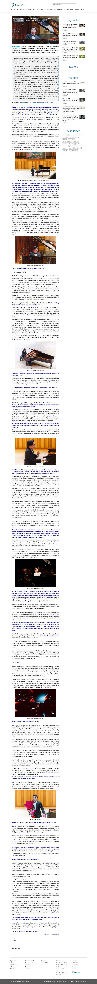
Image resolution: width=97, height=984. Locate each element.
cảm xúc (71, 150)
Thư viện (16, 9)
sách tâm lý (71, 139)
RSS (44, 981)
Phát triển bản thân (14, 964)
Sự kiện (77, 9)
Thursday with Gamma (61, 972)
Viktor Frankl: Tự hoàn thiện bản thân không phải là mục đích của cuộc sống (70, 35)
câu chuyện (65, 146)
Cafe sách (27, 966)
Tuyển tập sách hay (74, 137)
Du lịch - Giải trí (60, 968)
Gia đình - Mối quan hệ (61, 964)
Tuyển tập (31, 9)
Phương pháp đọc (29, 962)
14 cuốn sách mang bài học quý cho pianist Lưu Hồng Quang (36, 102)
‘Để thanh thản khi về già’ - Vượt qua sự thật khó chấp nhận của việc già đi (70, 57)
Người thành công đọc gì (54, 9)
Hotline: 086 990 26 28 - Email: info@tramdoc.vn (74, 981)
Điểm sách (23, 9)
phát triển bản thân (67, 141)
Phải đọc (12, 962)
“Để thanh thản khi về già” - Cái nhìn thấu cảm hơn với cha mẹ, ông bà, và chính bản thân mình (70, 49)
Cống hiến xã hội (60, 970)
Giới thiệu (59, 981)
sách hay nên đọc (73, 135)
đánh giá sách (73, 146)
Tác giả (27, 968)
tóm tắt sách (76, 141)
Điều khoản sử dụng (51, 981)
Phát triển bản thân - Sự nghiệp (63, 962)
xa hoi (76, 150)
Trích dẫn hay (81, 146)
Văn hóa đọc (28, 964)
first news (65, 135)
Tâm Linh (58, 974)
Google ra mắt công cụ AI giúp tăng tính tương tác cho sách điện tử (71, 83)
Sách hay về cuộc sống (68, 148)
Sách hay (65, 139)
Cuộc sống (12, 968)
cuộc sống (65, 150)
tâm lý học (71, 143)
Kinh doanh (12, 966)
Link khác (74, 961)
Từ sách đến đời (68, 9)
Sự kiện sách (75, 962)
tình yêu (78, 143)
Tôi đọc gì (74, 966)
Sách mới (81, 135)
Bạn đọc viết (75, 964)
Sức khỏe (58, 966)
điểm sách (65, 143)
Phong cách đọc (40, 9)
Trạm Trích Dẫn (44, 962)
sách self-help (78, 148)
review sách (65, 137)
